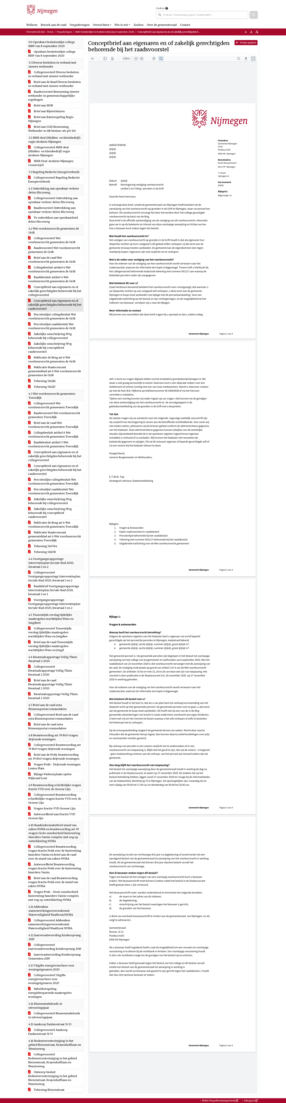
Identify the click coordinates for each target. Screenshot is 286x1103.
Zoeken (160, 8)
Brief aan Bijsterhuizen (49, 111)
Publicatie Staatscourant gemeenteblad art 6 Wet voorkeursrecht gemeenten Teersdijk (54, 536)
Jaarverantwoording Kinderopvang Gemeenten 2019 (54, 956)
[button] (254, 15)
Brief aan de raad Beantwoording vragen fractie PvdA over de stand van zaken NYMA (53, 882)
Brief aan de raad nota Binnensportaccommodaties (47, 726)
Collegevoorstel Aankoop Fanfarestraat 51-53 (48, 1031)
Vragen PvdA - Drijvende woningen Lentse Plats (54, 766)
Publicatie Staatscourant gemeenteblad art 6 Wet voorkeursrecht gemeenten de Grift (54, 371)
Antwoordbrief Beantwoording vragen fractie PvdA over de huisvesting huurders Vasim (54, 868)
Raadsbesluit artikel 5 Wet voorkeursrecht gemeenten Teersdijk (53, 444)
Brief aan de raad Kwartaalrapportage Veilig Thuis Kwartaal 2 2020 (50, 684)
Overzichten (101, 24)
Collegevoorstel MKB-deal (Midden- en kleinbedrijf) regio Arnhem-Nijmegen (49, 151)
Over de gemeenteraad (162, 24)
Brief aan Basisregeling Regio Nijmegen (50, 119)
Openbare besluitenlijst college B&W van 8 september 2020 (51, 53)
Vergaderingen (80, 24)
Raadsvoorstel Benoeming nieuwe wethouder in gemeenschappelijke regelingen (53, 95)
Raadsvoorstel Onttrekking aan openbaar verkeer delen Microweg (52, 209)
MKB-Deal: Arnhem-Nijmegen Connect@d (50, 163)
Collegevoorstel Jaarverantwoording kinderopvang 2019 (54, 946)
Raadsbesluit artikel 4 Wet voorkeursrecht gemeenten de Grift (51, 279)
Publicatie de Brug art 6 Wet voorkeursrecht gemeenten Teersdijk (53, 524)
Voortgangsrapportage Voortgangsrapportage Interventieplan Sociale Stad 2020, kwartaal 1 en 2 (54, 604)
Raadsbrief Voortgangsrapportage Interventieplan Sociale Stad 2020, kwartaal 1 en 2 (53, 590)
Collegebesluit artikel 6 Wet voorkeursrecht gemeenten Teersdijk (53, 434)
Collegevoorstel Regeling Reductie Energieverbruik (54, 179)
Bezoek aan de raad (53, 24)
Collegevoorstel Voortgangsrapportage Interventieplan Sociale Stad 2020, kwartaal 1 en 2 (54, 576)
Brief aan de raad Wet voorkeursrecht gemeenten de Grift (51, 259)
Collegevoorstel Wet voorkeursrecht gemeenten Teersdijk (53, 405)
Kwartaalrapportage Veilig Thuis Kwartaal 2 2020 (53, 696)
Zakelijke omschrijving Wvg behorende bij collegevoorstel (50, 336)
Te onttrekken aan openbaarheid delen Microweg (53, 219)
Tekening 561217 (44, 386)
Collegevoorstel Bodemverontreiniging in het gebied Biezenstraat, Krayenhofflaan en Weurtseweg (52, 1060)
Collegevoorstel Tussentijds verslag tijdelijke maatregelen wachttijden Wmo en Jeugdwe (50, 632)
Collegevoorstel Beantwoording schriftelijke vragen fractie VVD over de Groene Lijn (54, 798)
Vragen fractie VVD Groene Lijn (54, 808)
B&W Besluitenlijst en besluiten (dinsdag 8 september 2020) (104, 32)
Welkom (31, 24)
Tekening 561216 (44, 381)
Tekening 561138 (44, 552)
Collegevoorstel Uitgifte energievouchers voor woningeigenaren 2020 (47, 979)
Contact (185, 24)
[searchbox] (202, 15)
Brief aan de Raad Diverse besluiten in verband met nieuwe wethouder (54, 84)
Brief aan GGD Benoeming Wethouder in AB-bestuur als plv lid (51, 128)
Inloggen (249, 1100)
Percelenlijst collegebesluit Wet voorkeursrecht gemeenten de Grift (52, 316)
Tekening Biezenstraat (48, 1089)
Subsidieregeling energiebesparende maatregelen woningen (50, 992)
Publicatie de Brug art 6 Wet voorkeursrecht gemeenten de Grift (51, 359)
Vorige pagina (247, 42)
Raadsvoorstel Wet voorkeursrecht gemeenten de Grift (54, 250)
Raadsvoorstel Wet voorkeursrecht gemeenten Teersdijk (54, 415)
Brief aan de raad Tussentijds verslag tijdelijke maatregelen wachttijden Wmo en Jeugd (50, 646)
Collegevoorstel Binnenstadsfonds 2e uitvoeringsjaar (54, 1015)
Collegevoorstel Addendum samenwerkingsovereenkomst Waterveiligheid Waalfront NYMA (50, 924)
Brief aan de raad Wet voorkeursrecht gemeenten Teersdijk (53, 424)
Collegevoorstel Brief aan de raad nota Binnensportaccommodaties (53, 716)
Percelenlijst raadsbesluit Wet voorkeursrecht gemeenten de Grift (51, 326)
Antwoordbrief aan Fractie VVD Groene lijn (51, 816)
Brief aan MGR (43, 105)
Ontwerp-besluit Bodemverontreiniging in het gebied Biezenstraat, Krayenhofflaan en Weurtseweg (52, 1078)
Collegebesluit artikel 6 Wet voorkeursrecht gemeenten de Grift (51, 269)
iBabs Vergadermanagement (219, 1100)
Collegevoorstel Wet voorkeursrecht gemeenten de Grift (51, 240)
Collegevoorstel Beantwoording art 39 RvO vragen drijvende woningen (54, 747)
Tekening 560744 (45, 546)
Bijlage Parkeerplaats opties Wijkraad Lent (50, 776)
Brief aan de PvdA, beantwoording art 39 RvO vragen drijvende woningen (53, 756)
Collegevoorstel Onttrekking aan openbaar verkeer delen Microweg (53, 200)
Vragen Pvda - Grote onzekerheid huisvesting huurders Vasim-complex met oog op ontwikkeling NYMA (53, 895)
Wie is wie (121, 24)
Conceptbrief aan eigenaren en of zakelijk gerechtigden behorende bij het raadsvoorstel (54, 304)
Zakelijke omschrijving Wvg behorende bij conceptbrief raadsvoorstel (50, 347)
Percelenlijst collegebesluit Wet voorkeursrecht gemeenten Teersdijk (53, 481)
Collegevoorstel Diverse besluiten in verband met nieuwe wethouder (53, 74)
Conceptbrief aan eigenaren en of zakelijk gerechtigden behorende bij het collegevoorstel (54, 291)
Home (50, 32)
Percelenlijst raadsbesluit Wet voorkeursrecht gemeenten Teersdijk (53, 491)
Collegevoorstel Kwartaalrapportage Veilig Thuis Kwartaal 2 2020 (50, 670)
